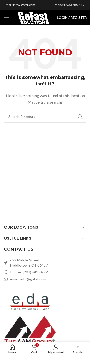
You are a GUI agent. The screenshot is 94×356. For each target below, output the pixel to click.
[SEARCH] (80, 117)
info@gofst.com (24, 5)
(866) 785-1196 (75, 5)
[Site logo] (33, 17)
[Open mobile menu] (6, 17)
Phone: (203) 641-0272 (29, 272)
